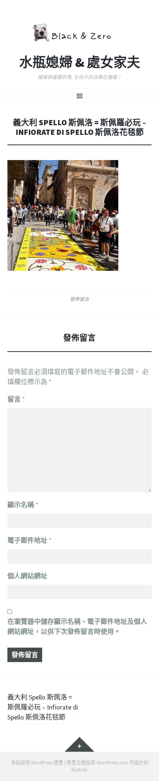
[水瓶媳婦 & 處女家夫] (79, 31)
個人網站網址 (27, 576)
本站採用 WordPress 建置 (37, 763)
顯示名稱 (22, 505)
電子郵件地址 (29, 540)
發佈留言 (79, 299)
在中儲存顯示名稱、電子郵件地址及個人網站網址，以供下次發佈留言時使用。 (77, 626)
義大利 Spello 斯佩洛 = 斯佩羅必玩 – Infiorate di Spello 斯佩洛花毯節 (42, 707)
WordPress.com (112, 763)
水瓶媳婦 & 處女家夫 (79, 62)
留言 (16, 399)
